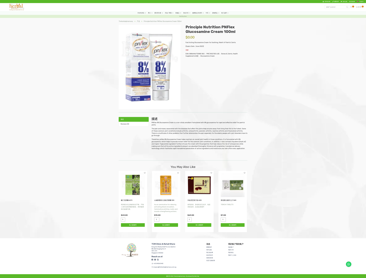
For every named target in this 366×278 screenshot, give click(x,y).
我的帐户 (231, 247)
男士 (149, 13)
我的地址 (231, 252)
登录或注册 (327, 1)
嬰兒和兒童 (158, 13)
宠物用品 (215, 13)
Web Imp (196, 276)
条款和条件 (209, 255)
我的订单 (231, 250)
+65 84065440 (158, 263)
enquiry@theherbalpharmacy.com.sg (165, 267)
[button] (348, 264)
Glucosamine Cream (207, 56)
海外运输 (345, 1)
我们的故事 (352, 1)
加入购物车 (133, 225)
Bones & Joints (226, 54)
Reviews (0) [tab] (125, 124)
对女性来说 (141, 13)
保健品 (177, 13)
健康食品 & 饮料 (197, 13)
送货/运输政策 (210, 260)
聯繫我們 (336, 1)
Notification (183, 16)
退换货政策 (209, 258)
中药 (207, 13)
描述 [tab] (122, 119)
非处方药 (186, 13)
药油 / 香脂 (168, 13)
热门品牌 (224, 13)
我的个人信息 (232, 255)
